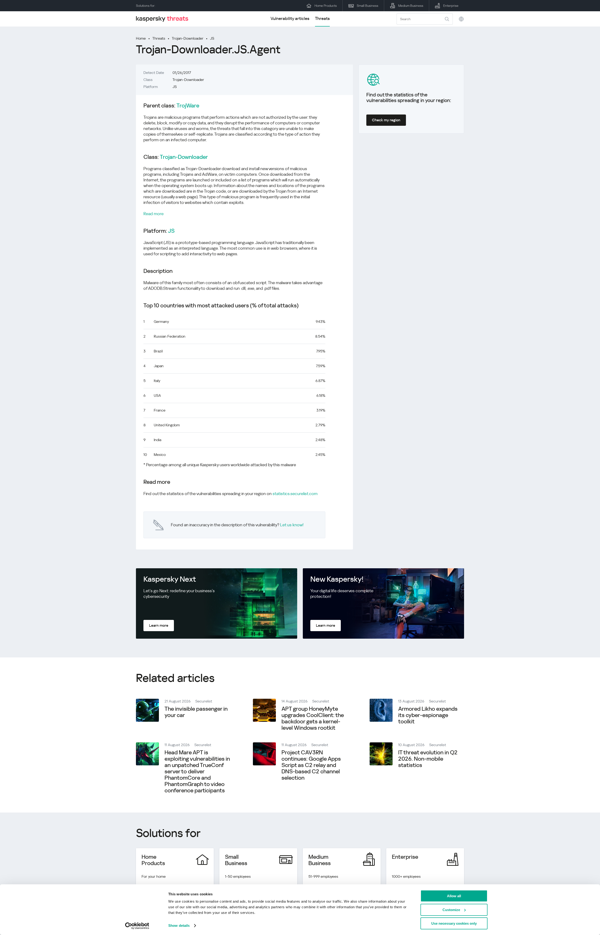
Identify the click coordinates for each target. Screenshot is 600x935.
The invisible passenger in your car (196, 712)
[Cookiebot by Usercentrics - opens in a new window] (137, 925)
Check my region (386, 120)
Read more (153, 213)
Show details (179, 925)
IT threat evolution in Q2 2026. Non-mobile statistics (428, 758)
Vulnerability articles (289, 18)
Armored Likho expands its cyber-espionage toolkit (428, 715)
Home (141, 38)
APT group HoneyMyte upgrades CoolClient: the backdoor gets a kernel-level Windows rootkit (312, 718)
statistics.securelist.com (295, 493)
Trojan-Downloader (187, 38)
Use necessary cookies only (454, 923)
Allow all (454, 896)
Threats (322, 18)
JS (212, 38)
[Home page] (164, 19)
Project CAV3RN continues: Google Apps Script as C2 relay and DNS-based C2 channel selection (311, 765)
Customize (451, 910)
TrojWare (187, 106)
